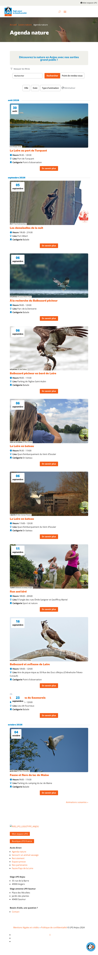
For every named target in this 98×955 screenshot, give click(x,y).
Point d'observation (32, 162)
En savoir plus (49, 168)
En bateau (27, 457)
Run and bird (18, 591)
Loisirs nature (25, 24)
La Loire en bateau (22, 446)
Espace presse (19, 861)
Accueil (13, 24)
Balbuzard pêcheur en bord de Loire (33, 373)
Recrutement (18, 858)
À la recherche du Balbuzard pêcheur (34, 301)
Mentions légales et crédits (26, 927)
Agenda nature (19, 851)
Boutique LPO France (22, 841)
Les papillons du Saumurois (28, 698)
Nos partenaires (19, 865)
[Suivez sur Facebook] (50, 934)
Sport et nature (30, 603)
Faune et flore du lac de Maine (29, 775)
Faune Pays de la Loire (22, 868)
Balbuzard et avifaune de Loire (30, 664)
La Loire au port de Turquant (28, 150)
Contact (15, 911)
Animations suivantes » (77, 802)
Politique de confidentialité (54, 927)
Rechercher (52, 75)
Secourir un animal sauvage (25, 855)
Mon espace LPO (90, 3)
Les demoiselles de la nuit (26, 228)
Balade (26, 239)
